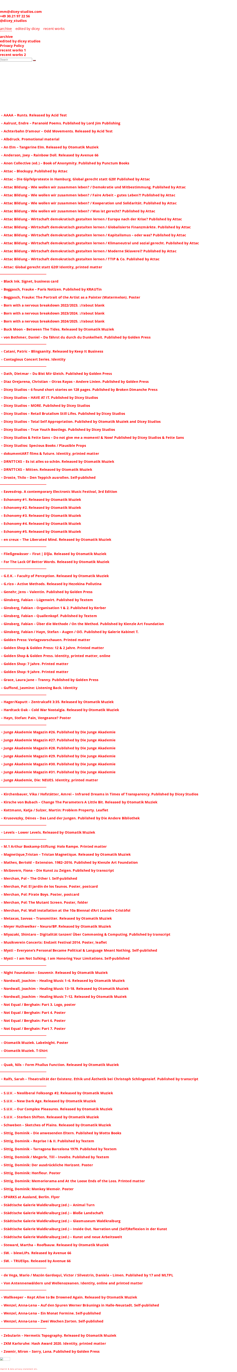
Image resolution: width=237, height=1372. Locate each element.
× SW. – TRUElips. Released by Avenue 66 (36, 1261)
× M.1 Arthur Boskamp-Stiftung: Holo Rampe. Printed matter (54, 846)
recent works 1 (13, 50)
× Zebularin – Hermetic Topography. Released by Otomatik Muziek (58, 1335)
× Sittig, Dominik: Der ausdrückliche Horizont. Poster (47, 1165)
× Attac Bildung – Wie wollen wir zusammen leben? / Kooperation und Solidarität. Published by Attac (89, 203)
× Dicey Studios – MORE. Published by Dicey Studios (45, 405)
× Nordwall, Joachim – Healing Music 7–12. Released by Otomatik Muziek (64, 996)
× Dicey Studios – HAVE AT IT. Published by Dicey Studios (49, 397)
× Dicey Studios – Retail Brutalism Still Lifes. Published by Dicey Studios (63, 413)
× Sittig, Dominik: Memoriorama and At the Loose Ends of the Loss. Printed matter (73, 1181)
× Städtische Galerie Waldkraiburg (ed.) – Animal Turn (48, 1205)
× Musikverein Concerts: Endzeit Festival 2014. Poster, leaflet (54, 942)
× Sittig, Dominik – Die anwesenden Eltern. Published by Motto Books (61, 1133)
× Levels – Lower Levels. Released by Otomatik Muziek (48, 832)
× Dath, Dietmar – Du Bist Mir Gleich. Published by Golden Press (56, 373)
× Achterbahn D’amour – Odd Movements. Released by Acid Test (57, 131)
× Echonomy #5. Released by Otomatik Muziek (41, 531)
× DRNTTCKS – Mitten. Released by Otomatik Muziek (46, 469)
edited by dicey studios (20, 41)
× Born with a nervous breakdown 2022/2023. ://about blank (52, 305)
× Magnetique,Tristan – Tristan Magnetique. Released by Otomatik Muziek (66, 854)
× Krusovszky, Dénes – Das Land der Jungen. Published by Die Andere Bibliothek (70, 818)
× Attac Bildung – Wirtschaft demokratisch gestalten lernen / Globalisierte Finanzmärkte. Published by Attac (96, 227)
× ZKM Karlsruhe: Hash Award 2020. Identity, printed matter (53, 1343)
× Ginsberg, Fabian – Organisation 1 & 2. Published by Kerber (53, 607)
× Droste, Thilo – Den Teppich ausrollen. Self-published (48, 477)
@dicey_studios (13, 20)
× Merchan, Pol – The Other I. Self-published (39, 878)
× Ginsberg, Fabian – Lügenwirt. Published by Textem (47, 599)
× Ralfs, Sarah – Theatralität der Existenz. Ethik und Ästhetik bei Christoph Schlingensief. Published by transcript (99, 1079)
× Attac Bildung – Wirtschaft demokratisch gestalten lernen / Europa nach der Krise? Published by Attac (91, 219)
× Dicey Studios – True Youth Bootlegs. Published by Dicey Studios (58, 429)
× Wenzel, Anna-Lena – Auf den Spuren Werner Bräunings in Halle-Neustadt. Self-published (80, 1305)
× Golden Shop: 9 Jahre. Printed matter (34, 671)
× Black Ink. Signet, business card (29, 281)
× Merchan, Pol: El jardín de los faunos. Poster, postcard (49, 886)
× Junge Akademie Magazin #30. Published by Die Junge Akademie (58, 764)
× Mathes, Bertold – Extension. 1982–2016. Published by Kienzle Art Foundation (69, 862)
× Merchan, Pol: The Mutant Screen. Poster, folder (44, 902)
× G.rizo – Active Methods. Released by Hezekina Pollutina (51, 583)
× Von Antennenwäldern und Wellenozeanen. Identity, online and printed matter (72, 1283)
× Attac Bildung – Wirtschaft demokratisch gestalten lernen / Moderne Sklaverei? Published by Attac (88, 251)
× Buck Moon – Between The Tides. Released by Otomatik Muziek (57, 329)
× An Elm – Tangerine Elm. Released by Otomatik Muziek (50, 147)
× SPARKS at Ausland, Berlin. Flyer (30, 1197)
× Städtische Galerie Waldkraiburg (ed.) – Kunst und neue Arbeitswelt (61, 1237)
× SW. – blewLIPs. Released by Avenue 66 (36, 1253)
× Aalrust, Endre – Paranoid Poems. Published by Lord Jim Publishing (60, 123)
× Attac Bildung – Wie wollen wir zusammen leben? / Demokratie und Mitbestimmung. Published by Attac (93, 187)
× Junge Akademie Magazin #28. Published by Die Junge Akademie (58, 748)
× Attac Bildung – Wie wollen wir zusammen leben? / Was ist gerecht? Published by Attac (78, 211)
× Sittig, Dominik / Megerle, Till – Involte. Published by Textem (55, 1157)
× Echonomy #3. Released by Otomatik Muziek (41, 515)
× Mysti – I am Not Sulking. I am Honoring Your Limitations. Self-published (65, 958)
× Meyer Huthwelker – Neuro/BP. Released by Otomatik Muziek (56, 926)
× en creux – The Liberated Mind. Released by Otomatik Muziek (56, 539)
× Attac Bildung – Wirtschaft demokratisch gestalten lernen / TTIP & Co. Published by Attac (80, 259)
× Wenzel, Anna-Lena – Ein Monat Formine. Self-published (51, 1313)
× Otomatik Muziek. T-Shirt (24, 1050)
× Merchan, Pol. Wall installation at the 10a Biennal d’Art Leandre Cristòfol (65, 910)
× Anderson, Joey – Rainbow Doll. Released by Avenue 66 (49, 155)
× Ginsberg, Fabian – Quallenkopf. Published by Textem (49, 615)
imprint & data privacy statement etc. (19, 1369)
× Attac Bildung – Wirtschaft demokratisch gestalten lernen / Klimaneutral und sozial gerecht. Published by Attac (100, 243)
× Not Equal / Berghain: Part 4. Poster (33, 1012)
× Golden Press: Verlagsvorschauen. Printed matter (45, 639)
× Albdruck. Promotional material (30, 139)
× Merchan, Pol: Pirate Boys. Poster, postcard (40, 894)
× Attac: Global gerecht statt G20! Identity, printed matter (51, 267)
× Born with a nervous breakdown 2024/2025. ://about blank (52, 321)
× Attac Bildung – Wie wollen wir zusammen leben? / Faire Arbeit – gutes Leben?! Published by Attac (88, 195)
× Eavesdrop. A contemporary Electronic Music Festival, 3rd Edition (59, 491)
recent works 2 (13, 54)
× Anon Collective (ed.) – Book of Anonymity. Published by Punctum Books (65, 163)
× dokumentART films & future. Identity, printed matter (50, 453)
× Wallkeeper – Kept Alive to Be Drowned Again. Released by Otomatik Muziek (69, 1297)
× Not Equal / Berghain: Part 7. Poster (33, 1028)
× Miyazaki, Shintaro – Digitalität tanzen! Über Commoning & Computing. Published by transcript (85, 934)
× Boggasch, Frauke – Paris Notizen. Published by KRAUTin (51, 289)
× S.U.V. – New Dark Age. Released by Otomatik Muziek (48, 1101)
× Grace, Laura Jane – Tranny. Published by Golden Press (49, 679)
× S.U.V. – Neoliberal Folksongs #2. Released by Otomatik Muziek (57, 1093)
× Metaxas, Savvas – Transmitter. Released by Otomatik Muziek (56, 918)
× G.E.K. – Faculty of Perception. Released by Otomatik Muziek (55, 575)
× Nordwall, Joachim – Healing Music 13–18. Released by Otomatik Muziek (65, 988)
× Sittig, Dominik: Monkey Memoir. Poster (37, 1189)
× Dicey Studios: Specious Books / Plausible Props (43, 445)
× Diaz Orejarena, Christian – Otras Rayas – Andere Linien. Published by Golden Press (75, 381)
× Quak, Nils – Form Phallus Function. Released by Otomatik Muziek (60, 1064)
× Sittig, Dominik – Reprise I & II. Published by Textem (47, 1141)
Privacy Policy (12, 45)
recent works (54, 28)
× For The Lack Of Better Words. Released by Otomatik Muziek (55, 561)
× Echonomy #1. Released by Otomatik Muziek (41, 499)
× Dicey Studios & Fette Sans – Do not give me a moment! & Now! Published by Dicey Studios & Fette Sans (92, 437)
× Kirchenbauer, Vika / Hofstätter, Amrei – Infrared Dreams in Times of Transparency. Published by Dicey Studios (99, 794)
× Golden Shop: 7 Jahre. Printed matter (34, 663)
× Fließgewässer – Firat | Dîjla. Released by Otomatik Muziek (53, 553)
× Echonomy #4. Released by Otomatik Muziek (41, 523)
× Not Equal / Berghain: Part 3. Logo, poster (38, 1004)
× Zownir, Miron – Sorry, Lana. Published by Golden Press (50, 1351)
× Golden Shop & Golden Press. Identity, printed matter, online (55, 655)
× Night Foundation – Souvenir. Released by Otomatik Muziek (54, 972)
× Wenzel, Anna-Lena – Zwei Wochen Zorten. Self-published (52, 1321)
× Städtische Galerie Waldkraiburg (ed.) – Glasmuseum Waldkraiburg (60, 1221)
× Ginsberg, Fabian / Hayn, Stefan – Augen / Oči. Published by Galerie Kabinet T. (70, 631)
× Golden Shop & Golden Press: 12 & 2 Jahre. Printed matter (52, 647)
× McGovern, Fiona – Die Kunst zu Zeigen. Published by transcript (57, 870)
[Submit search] (34, 60)
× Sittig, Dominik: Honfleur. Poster (31, 1173)
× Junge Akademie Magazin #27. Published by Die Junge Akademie (58, 740)
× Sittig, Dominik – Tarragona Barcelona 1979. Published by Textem (59, 1149)
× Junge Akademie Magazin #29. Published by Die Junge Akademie (58, 756)
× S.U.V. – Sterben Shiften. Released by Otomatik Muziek (50, 1117)
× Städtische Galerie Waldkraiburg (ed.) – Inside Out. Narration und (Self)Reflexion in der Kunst (84, 1229)
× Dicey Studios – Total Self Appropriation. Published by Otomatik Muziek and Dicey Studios (81, 421)
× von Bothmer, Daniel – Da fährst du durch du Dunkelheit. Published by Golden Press (76, 337)
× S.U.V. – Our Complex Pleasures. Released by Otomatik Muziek (56, 1109)
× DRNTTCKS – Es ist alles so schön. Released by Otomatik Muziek (57, 461)
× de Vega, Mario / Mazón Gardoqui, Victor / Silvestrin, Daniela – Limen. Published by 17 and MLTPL (87, 1275)
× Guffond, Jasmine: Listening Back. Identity (39, 687)
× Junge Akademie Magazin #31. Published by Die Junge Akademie (58, 772)
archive (6, 36)
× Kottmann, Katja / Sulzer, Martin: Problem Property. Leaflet (54, 810)
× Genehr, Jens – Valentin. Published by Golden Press (46, 591)
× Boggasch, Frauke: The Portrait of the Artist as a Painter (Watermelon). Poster (70, 297)
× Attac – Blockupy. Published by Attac (34, 171)
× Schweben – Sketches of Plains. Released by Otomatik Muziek (56, 1125)
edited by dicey (27, 28)
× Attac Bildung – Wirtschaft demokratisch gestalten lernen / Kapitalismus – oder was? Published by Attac (93, 235)
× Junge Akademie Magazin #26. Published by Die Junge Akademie (58, 732)
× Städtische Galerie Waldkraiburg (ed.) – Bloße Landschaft (52, 1213)
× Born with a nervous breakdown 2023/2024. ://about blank (52, 313)
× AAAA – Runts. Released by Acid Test (34, 115)
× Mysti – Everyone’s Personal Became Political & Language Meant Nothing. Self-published (79, 950)
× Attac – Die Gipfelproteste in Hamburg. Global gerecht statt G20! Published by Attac (75, 179)
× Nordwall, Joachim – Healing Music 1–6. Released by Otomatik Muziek (63, 980)
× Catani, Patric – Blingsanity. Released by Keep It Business (52, 351)
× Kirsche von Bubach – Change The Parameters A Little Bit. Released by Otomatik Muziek (79, 802)
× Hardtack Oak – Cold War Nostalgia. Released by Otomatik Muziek (60, 709)
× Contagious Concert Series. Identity (33, 359)
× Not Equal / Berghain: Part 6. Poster (33, 1020)
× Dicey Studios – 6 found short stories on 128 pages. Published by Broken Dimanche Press (79, 389)
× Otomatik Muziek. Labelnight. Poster (34, 1042)
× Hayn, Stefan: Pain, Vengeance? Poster (36, 717)
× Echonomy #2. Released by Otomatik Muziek (41, 507)
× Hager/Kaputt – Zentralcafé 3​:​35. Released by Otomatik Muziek (57, 701)
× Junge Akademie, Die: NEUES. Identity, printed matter (49, 780)
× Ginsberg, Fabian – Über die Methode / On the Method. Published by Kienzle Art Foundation (82, 623)
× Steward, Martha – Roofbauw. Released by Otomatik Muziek (55, 1245)
